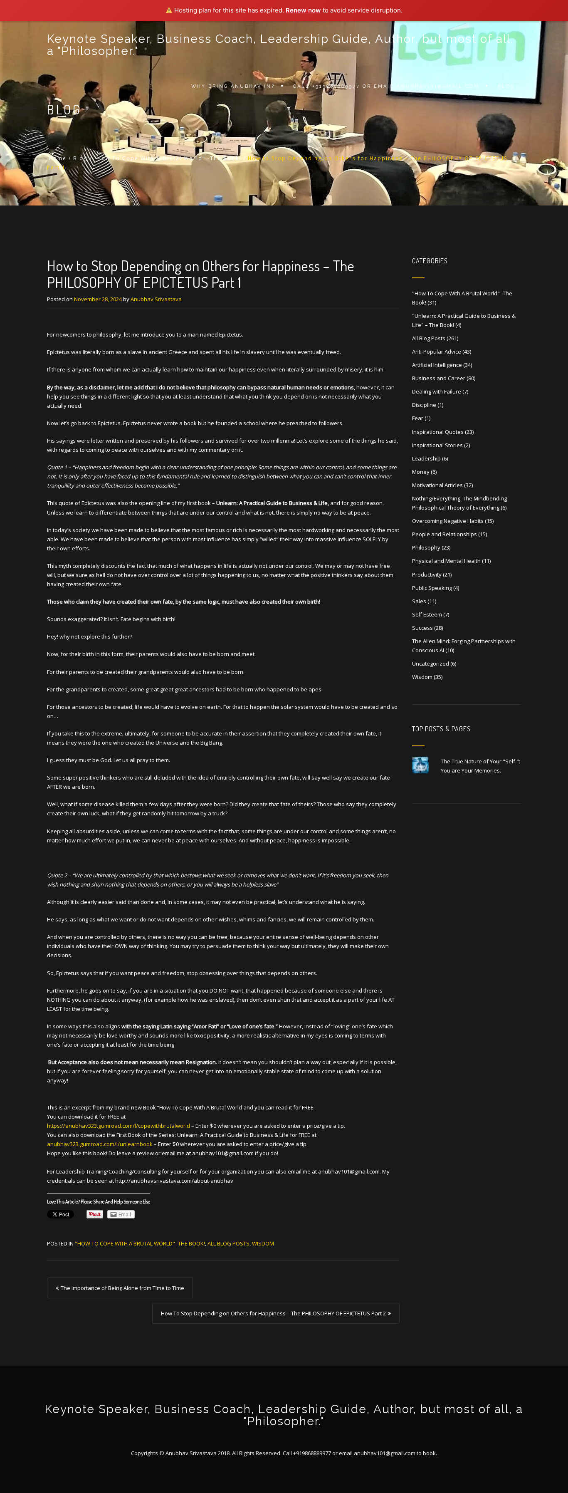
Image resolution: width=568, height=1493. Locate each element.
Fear (417, 418)
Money (421, 471)
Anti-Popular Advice (436, 351)
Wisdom (263, 1243)
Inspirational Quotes (438, 432)
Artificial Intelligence (437, 365)
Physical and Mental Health (446, 561)
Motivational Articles (437, 485)
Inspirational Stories (437, 445)
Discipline (424, 405)
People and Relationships (444, 534)
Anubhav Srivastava (156, 299)
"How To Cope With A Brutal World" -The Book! (167, 158)
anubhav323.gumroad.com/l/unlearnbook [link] (100, 1144)
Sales (419, 601)
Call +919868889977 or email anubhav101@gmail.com (386, 86)
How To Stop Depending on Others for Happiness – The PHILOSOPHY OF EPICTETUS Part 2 (273, 1313)
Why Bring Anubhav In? (233, 86)
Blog (506, 86)
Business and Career (438, 378)
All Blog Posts (228, 1243)
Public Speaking (432, 588)
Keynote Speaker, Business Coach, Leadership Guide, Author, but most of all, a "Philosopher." (280, 45)
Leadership (426, 458)
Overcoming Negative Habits (448, 521)
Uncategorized (430, 663)
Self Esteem (427, 614)
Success (422, 627)
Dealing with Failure (436, 391)
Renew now (303, 10)
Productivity (427, 574)
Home (58, 158)
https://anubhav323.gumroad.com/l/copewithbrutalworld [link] (118, 1125)
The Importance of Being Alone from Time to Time (122, 1288)
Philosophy (426, 547)
